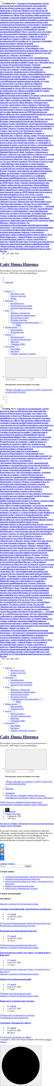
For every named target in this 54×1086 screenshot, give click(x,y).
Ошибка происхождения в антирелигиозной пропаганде (26, 43)
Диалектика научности (17, 206)
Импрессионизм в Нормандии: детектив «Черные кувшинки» (26, 75)
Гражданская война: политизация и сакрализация (26, 172)
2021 (15, 392)
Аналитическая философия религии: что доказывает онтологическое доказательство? (26, 52)
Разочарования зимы (23, 225)
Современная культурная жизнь (24, 322)
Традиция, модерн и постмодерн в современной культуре (21, 87)
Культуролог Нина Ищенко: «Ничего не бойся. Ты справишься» (27, 222)
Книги (8, 334)
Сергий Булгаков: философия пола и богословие (25, 92)
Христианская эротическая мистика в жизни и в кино (23, 217)
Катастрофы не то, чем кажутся (29, 41)
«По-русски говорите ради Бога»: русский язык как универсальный (26, 89)
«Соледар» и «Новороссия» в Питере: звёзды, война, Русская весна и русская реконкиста (26, 135)
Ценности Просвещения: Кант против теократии (22, 73)
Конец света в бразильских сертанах (23, 13)
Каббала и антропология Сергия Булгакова (27, 108)
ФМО (18, 325)
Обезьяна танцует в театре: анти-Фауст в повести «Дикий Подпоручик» (23, 240)
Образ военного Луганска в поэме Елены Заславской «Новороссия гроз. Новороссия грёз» (25, 199)
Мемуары (14, 342)
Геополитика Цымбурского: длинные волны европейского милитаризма (24, 122)
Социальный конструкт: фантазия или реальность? (24, 219)
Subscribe (9, 282)
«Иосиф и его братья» (22, 390)
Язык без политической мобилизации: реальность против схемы (25, 78)
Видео (13, 298)
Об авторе (9, 346)
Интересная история (19, 318)
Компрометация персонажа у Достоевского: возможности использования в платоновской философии (26, 227)
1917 (39, 390)
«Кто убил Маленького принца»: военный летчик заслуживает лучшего (25, 68)
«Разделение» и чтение (29, 213)
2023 (24, 392)
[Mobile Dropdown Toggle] (13, 291)
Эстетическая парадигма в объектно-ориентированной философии (27, 243)
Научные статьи (17, 294)
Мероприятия (16, 330)
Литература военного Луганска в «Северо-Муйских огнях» (25, 106)
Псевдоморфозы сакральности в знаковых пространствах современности (26, 21)
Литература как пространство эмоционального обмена (21, 70)
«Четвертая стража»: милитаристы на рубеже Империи (21, 132)
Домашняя (10, 793)
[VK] (27, 854)
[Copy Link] (27, 850)
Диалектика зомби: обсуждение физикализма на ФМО (24, 110)
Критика (9, 301)
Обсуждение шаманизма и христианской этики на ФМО (26, 191)
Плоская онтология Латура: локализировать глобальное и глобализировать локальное (26, 210)
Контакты (14, 351)
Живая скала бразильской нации (19, 886)
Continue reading (7, 863)
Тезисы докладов (18, 296)
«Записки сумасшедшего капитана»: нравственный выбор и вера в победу (23, 233)
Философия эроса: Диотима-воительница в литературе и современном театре (26, 203)
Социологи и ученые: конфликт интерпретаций (26, 214)
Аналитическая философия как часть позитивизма (23, 113)
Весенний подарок (28, 147)
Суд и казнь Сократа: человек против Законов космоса (27, 127)
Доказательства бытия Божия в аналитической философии (24, 61)
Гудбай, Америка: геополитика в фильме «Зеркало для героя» (24, 153)
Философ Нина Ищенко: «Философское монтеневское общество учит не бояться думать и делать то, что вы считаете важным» (27, 159)
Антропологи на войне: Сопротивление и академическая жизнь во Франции (23, 28)
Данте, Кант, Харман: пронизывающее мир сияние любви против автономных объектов (24, 184)
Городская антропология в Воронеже (23, 148)
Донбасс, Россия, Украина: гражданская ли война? (25, 169)
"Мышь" (9, 390)
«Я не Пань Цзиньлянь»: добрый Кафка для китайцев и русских (26, 237)
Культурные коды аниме (21, 306)
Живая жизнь (11, 327)
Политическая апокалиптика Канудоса (22, 879)
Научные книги (17, 337)
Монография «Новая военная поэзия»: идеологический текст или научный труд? (24, 246)
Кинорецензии (17, 303)
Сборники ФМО (17, 344)
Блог (7, 310)
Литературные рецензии (21, 308)
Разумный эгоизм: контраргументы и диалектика (19, 118)
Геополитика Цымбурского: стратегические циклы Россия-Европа (27, 125)
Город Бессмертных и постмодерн (28, 197)
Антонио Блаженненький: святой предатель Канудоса (29, 877)
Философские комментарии (22, 315)
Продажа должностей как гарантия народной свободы (24, 167)
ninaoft (12, 811)
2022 (20, 392)
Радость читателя (19, 190)
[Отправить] (27, 858)
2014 (11, 392)
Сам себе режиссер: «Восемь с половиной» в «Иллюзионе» (25, 55)
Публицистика (17, 332)
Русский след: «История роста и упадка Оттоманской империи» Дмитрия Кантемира (27, 64)
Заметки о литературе (20, 313)
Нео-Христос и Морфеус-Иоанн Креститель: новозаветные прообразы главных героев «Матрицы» (29, 796)
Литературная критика (20, 339)
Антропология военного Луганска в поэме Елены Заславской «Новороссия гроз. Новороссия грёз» (27, 97)
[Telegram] (27, 846)
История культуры (18, 320)
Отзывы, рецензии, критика (23, 354)
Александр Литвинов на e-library (15, 1023)
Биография (15, 349)
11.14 (34, 390)
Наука (8, 291)
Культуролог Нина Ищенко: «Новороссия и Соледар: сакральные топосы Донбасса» (24, 103)
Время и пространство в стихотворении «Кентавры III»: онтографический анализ (22, 165)
